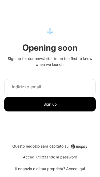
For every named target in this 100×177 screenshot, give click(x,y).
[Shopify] (79, 146)
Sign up (50, 104)
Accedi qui (75, 168)
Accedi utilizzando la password (50, 157)
